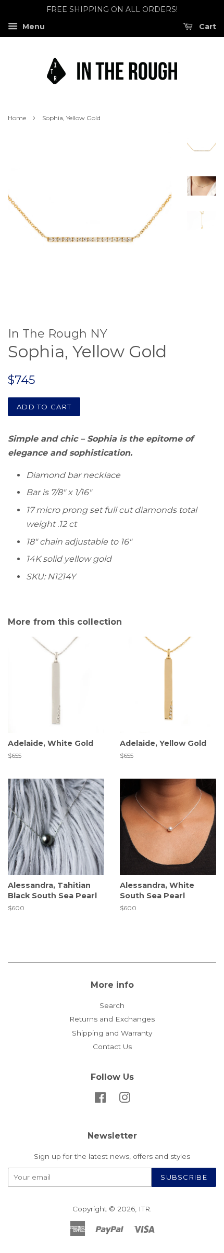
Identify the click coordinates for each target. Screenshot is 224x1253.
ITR (144, 1209)
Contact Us (112, 1046)
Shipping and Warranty (112, 1033)
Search (112, 1005)
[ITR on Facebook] (100, 1099)
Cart (206, 26)
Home (17, 118)
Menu (32, 26)
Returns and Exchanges (112, 1019)
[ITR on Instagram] (124, 1099)
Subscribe (183, 1177)
